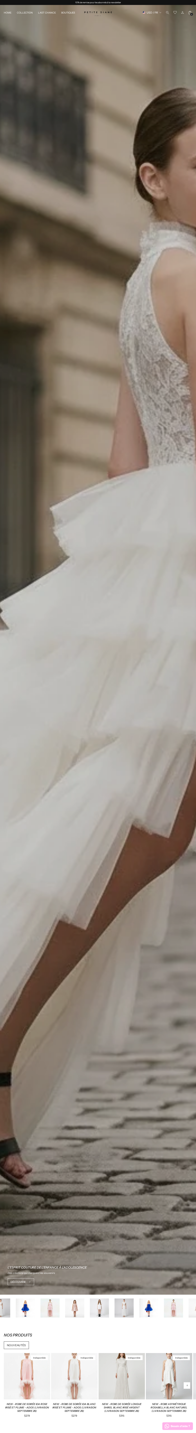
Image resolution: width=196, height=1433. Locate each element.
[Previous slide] (9, 1385)
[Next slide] (187, 1385)
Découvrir (18, 1281)
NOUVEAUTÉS (16, 1345)
